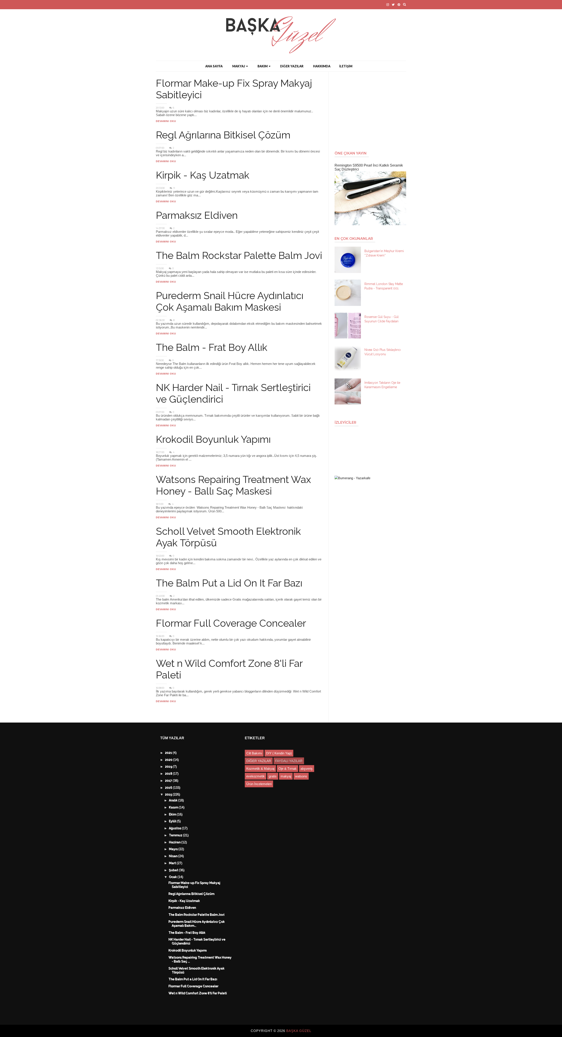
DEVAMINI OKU (166, 121)
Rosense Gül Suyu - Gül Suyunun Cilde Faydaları (381, 319)
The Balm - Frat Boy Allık (211, 347)
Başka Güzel (298, 1031)
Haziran (175, 842)
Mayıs (173, 849)
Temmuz (176, 835)
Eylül (173, 821)
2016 (169, 787)
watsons (301, 776)
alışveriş (307, 768)
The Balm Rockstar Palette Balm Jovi (239, 255)
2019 (169, 766)
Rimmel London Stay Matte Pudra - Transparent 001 (383, 286)
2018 (169, 773)
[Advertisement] (372, 109)
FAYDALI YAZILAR (289, 761)
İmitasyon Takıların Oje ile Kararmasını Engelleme (382, 385)
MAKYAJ (238, 66)
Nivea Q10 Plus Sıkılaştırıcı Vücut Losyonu (382, 352)
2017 (169, 780)
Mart (173, 863)
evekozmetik (255, 776)
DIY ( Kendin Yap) (279, 753)
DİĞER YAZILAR (291, 66)
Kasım (174, 807)
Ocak (173, 877)
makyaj (286, 776)
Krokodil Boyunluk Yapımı (213, 439)
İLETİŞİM (345, 66)
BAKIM (263, 66)
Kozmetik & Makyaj (260, 768)
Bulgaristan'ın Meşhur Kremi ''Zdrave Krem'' (384, 253)
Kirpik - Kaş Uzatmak (202, 175)
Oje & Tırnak (287, 768)
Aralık (173, 800)
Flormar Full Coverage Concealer (231, 623)
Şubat (174, 870)
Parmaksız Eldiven (197, 215)
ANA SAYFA (214, 66)
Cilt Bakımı (254, 753)
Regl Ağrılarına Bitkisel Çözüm (223, 135)
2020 (169, 760)
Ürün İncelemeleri (259, 784)
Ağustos (175, 828)
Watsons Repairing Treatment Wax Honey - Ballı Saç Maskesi (233, 485)
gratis (273, 776)
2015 (169, 794)
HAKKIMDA (321, 66)
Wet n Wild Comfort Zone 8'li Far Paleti (198, 993)
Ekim (173, 814)
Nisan (173, 856)
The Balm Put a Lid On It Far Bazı (229, 583)
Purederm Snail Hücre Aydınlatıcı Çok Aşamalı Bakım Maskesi (229, 301)
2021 (169, 753)
